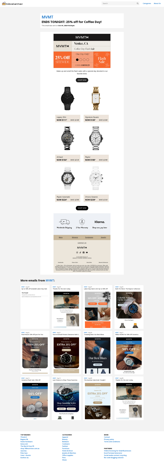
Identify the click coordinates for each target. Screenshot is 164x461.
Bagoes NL (24, 439)
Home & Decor (67, 451)
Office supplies (67, 455)
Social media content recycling (115, 455)
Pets (64, 458)
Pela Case (24, 453)
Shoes (64, 460)
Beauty (65, 439)
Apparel (65, 437)
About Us (157, 3)
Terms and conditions (112, 442)
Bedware (65, 442)
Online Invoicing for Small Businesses (117, 451)
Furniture (65, 448)
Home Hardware (26, 442)
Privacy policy (109, 439)
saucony (23, 451)
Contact (107, 437)
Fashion (65, 446)
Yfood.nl (23, 437)
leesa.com (24, 444)
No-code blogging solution (114, 458)
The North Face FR (27, 446)
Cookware (66, 444)
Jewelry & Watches (69, 453)
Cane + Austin (25, 455)
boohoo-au (24, 458)
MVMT (47, 17)
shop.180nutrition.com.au (29, 448)
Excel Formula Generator (113, 453)
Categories (147, 3)
